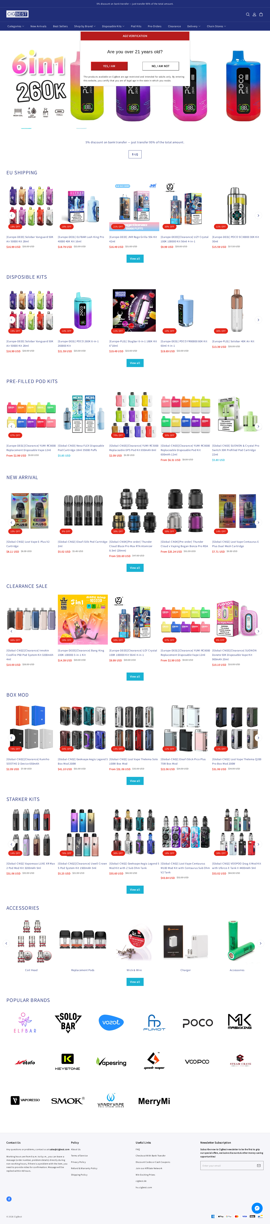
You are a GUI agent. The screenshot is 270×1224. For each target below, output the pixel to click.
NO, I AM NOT (161, 66)
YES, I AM (109, 66)
